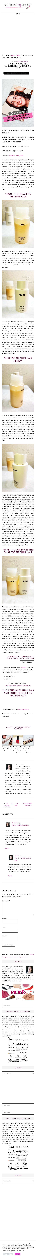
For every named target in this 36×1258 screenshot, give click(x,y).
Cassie (17, 856)
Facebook (12, 685)
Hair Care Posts (23, 709)
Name (4, 918)
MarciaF (14, 823)
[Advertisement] (18, 36)
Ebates (23, 667)
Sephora (12, 155)
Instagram (27, 685)
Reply (7, 848)
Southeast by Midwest (18, 6)
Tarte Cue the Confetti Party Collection (11, 805)
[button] (18, 13)
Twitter (19, 685)
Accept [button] (17, 1254)
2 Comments (24, 61)
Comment (6, 901)
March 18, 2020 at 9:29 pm (21, 825)
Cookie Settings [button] (8, 1254)
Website (5, 936)
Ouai (21, 155)
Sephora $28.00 (27, 662)
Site (7, 685)
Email (4, 927)
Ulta (17, 155)
